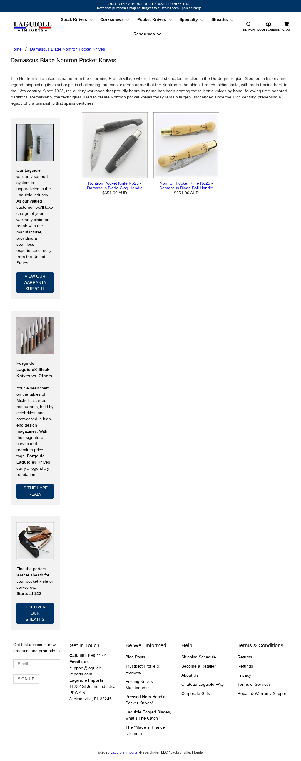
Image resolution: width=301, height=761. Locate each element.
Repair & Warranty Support (262, 693)
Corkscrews (112, 19)
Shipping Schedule (198, 657)
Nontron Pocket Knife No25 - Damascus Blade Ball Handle (186, 185)
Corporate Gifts (195, 693)
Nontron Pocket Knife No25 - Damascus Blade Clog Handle (115, 185)
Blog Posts (135, 657)
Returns (245, 657)
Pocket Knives (151, 19)
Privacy (244, 675)
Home (16, 49)
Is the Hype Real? (35, 491)
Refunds (245, 666)
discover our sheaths (35, 613)
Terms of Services (254, 684)
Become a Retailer (198, 666)
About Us (189, 675)
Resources (144, 33)
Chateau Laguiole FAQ (202, 684)
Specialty (188, 19)
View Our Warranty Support (35, 282)
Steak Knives (74, 19)
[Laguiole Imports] (33, 27)
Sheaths (219, 19)
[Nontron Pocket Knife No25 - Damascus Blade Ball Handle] (186, 145)
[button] (248, 26)
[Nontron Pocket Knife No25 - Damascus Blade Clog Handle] (115, 145)
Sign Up (26, 678)
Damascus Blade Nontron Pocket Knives (67, 49)
